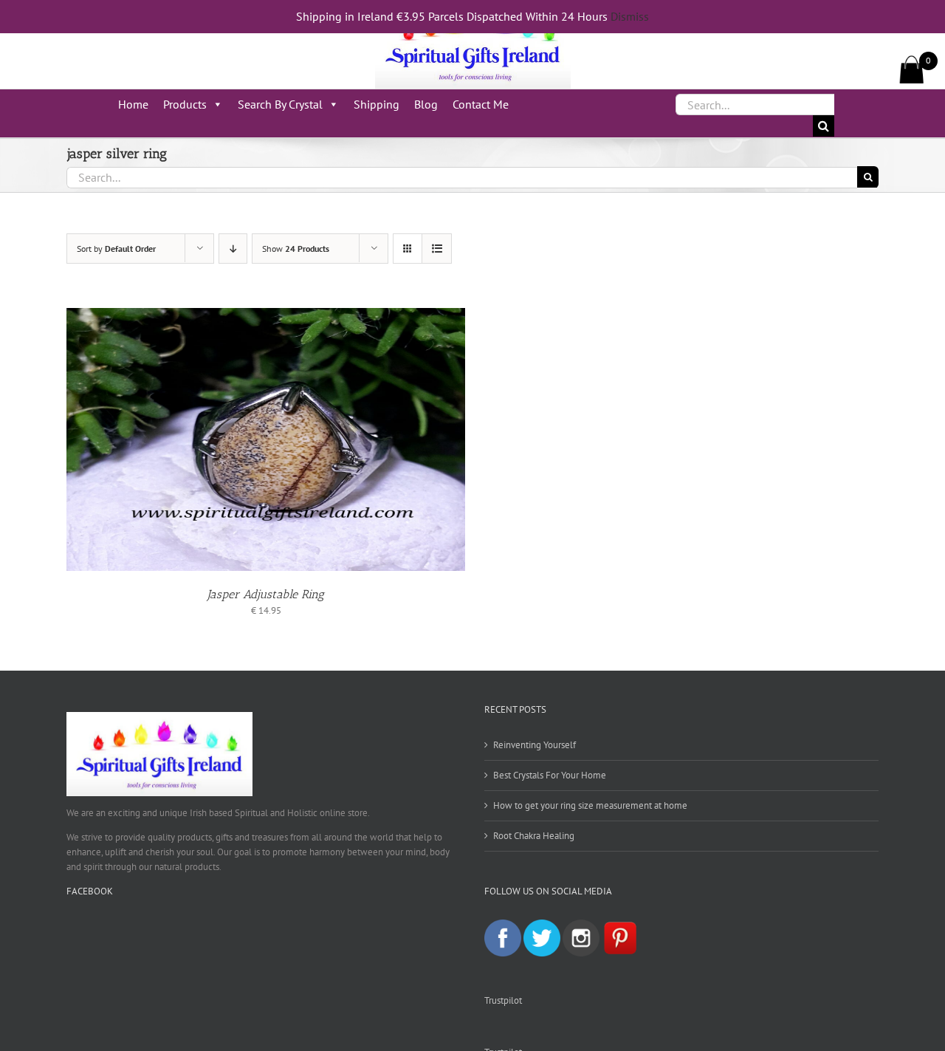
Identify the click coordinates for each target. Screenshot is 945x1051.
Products (185, 104)
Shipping (376, 104)
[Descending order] (233, 248)
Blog (426, 104)
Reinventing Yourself (534, 745)
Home (133, 104)
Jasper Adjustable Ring (265, 594)
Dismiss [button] (630, 16)
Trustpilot (503, 1000)
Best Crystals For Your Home (549, 775)
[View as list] (436, 248)
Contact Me (481, 104)
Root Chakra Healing (533, 835)
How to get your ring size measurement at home (590, 805)
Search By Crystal (280, 104)
